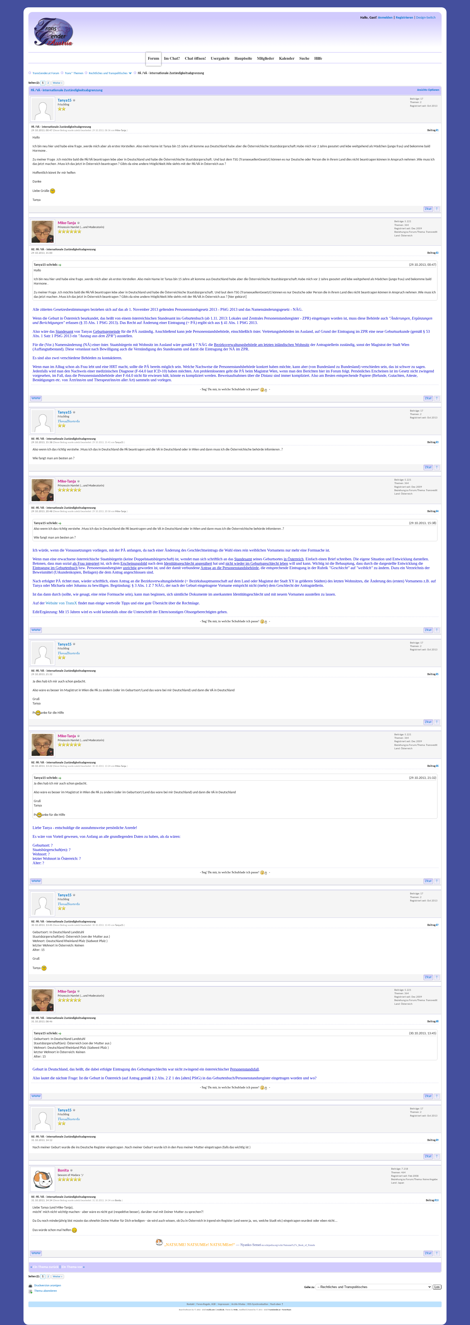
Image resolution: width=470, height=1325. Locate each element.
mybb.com (210, 1310)
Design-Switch (425, 18)
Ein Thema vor (72, 1267)
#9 (437, 1140)
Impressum (223, 1304)
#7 (437, 925)
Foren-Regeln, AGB (206, 1304)
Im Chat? (172, 58)
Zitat (428, 209)
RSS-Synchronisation (257, 1304)
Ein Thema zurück (46, 1267)
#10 (437, 1200)
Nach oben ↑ (276, 1304)
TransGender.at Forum (46, 73)
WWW (36, 398)
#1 (437, 130)
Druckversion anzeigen (47, 1285)
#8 (437, 1021)
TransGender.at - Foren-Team (279, 1310)
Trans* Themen (74, 73)
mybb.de (220, 1310)
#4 (437, 511)
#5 (437, 674)
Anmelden (385, 18)
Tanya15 (64, 101)
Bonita (118, 1200)
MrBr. (236, 1310)
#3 (437, 442)
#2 (437, 253)
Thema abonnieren (45, 1291)
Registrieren (404, 18)
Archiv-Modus (238, 1304)
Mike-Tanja (120, 130)
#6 (437, 766)
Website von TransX (61, 603)
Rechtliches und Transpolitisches (108, 73)
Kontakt (190, 1304)
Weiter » (57, 83)
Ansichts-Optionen (428, 90)
